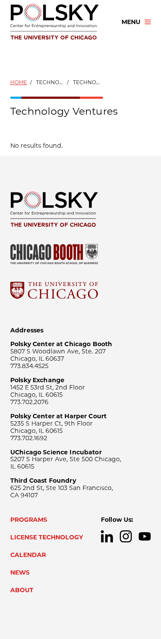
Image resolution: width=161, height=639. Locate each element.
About (21, 590)
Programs (28, 519)
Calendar (28, 555)
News (20, 572)
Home (18, 82)
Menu (131, 22)
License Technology (46, 537)
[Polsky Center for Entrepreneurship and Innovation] (58, 21)
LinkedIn (107, 536)
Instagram (126, 536)
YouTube (145, 536)
